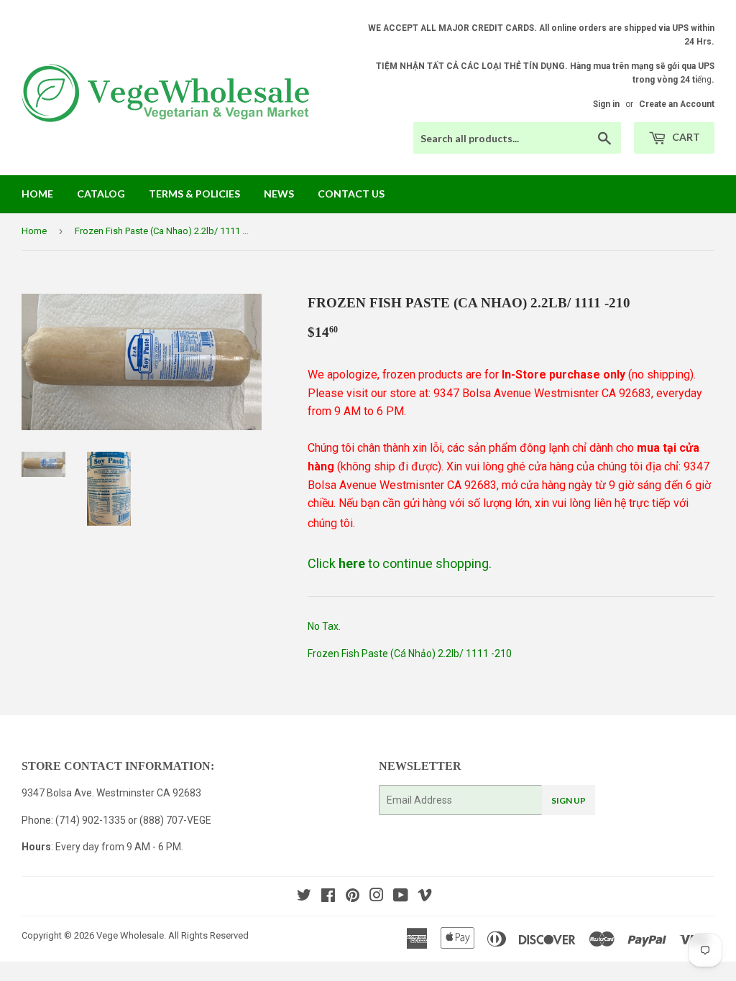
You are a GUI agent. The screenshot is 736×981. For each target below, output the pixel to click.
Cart (685, 137)
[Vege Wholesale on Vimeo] (425, 897)
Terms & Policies (194, 193)
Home (37, 193)
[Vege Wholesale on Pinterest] (352, 897)
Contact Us (351, 193)
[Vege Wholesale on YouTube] (400, 897)
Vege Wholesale (130, 935)
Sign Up (568, 800)
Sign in (606, 104)
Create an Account (676, 104)
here (352, 563)
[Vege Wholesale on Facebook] (328, 897)
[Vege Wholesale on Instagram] (376, 897)
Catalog (101, 193)
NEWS (279, 193)
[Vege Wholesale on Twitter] (304, 897)
